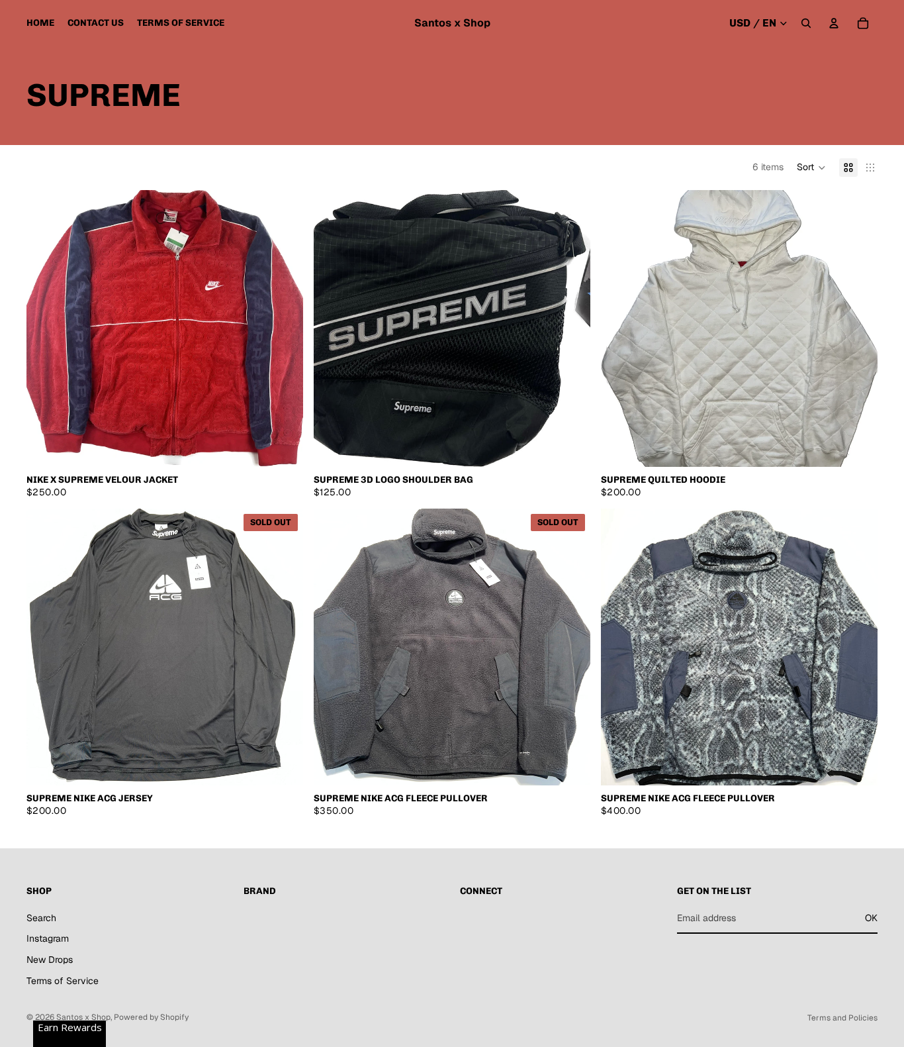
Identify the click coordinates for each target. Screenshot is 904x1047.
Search (41, 918)
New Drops (49, 960)
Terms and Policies (842, 1018)
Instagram (47, 938)
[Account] (833, 23)
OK (871, 918)
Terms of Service (62, 981)
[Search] (806, 23)
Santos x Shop (83, 1017)
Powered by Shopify (151, 1017)
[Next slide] (283, 328)
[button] (811, 167)
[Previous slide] (46, 328)
